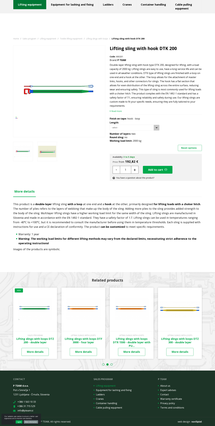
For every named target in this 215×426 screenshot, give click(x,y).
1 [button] (103, 364)
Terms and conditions (172, 407)
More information (31, 422)
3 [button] (112, 364)
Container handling (153, 4)
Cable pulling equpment (183, 6)
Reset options (189, 147)
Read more (116, 111)
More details (24, 191)
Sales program (29, 38)
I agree (19, 422)
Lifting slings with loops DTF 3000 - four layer (83, 340)
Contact (164, 394)
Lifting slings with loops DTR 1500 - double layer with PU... (131, 342)
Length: (114, 122)
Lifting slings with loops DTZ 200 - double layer (35, 340)
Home (16, 38)
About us (165, 385)
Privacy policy (167, 403)
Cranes (127, 4)
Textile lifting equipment (71, 38)
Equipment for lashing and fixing (72, 4)
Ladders (108, 4)
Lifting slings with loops (97, 38)
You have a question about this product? (135, 177)
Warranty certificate (171, 398)
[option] (23, 151)
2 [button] (107, 364)
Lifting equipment (30, 4)
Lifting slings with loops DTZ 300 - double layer (180, 340)
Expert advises (168, 390)
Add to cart (156, 169)
